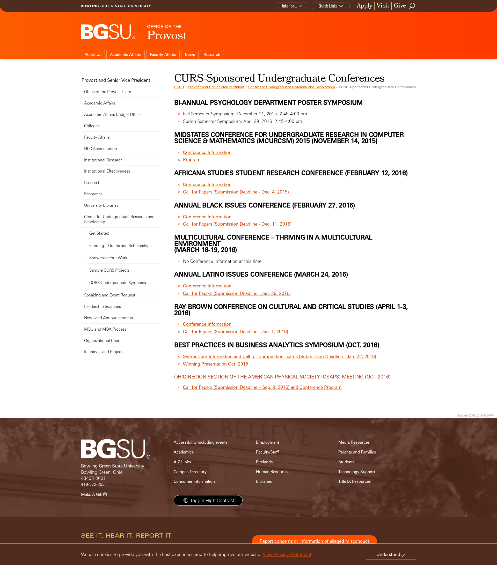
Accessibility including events (201, 442)
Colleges (91, 125)
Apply (364, 6)
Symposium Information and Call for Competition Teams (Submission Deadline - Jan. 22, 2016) (279, 356)
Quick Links (328, 6)
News (190, 54)
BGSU (179, 87)
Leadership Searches (102, 306)
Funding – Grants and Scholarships (120, 245)
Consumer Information (194, 481)
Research (211, 54)
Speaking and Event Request (109, 295)
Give (400, 6)
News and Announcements (108, 317)
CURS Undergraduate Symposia (117, 282)
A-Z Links (182, 461)
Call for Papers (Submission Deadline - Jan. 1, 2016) (235, 331)
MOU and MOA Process (105, 329)
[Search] (412, 6)
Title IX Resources (354, 481)
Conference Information (207, 152)
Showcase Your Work (108, 257)
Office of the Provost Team (107, 91)
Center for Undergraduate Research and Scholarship (291, 87)
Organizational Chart (102, 340)
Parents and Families (357, 452)
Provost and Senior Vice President (216, 87)
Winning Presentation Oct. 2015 (215, 364)
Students (346, 461)
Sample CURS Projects (109, 270)
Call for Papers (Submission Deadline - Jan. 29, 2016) (237, 293)
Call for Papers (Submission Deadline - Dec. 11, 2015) (237, 224)
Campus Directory (190, 471)
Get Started (99, 233)
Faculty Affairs (163, 54)
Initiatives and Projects (104, 351)
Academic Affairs (125, 54)
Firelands (264, 461)
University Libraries (101, 205)
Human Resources (273, 471)
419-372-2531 (94, 484)
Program (192, 159)
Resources (93, 193)
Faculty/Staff (267, 452)
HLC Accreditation (100, 148)
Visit (383, 6)
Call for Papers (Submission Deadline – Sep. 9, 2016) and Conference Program (262, 387)
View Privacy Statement (287, 554)
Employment (267, 442)
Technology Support (356, 471)
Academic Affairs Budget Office (112, 114)
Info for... (289, 6)
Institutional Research (103, 160)
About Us (93, 54)
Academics (184, 452)
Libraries (264, 481)
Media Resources (354, 442)
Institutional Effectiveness (107, 171)
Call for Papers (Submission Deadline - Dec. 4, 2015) (236, 192)
